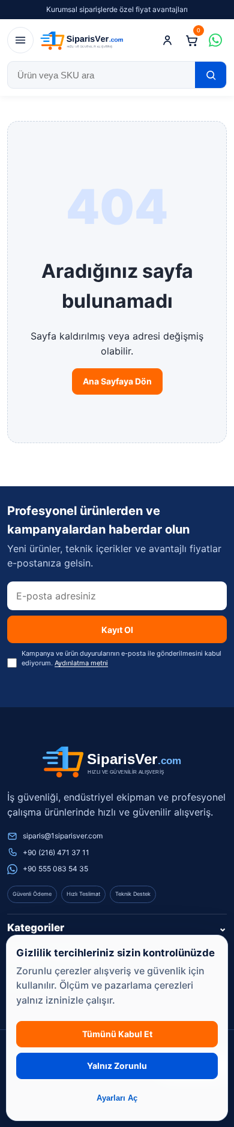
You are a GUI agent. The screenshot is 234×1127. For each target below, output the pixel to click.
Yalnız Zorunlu (117, 1066)
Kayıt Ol (117, 630)
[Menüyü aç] (20, 40)
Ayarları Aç (117, 1097)
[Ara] (210, 75)
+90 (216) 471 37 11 (56, 852)
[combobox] (101, 75)
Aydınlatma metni (81, 663)
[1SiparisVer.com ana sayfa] (84, 40)
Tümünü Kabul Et (117, 1034)
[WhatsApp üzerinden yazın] (215, 40)
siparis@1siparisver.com (63, 835)
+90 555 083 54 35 (55, 868)
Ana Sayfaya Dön (117, 381)
